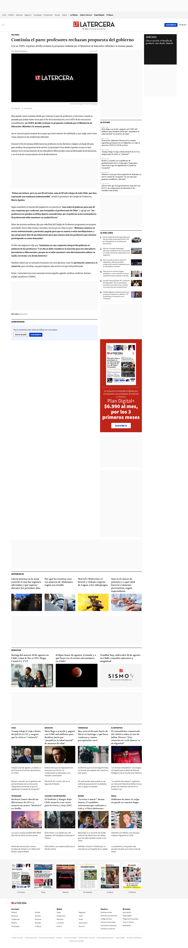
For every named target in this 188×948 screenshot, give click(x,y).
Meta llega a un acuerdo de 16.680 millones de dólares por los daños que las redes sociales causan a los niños (92, 836)
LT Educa (109, 15)
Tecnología (38, 15)
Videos (64, 15)
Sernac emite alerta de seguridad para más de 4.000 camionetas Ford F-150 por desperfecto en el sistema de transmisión (116, 240)
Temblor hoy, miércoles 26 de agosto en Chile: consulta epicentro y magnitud (120, 658)
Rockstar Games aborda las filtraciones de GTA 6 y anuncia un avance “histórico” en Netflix (26, 804)
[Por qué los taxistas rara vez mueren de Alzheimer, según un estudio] (60, 602)
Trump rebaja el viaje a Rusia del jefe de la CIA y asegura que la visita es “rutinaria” (121, 153)
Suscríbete (36, 334)
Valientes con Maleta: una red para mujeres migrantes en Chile (125, 834)
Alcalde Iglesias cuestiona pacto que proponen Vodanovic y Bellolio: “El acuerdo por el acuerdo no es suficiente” (116, 295)
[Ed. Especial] (87, 889)
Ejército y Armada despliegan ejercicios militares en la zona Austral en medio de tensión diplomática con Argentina (116, 251)
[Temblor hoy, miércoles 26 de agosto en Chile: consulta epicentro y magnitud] (121, 675)
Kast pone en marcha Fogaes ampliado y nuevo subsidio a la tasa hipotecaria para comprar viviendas (116, 273)
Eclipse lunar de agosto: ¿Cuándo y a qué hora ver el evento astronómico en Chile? (76, 658)
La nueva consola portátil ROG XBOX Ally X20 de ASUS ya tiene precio (26, 834)
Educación (24, 314)
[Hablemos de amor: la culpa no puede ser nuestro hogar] (126, 819)
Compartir (16, 108)
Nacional (19, 15)
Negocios (28, 15)
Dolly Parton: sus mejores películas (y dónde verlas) (60, 847)
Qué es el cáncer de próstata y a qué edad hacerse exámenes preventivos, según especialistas (123, 585)
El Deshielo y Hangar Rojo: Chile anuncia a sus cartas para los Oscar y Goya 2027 (58, 802)
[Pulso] (43, 889)
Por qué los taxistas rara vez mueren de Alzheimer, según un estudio (59, 582)
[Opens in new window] (65, 889)
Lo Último (74, 15)
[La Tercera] (21, 889)
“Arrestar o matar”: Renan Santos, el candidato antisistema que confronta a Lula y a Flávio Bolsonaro (92, 804)
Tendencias (83, 728)
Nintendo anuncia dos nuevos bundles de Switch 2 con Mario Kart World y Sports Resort (25, 849)
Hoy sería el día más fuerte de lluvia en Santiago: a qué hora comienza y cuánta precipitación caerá (93, 736)
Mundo (57, 15)
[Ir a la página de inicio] (94, 24)
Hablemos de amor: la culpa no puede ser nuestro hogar (125, 801)
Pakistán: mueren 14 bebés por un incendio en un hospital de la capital (93, 847)
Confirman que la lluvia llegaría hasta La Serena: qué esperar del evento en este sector (93, 770)
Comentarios (28, 108)
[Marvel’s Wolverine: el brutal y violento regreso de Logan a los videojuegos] (93, 602)
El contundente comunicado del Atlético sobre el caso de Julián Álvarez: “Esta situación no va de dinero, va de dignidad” (125, 737)
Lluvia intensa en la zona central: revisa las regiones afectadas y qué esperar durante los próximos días (26, 583)
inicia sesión (21, 335)
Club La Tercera (86, 15)
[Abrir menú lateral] (4, 25)
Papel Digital (99, 15)
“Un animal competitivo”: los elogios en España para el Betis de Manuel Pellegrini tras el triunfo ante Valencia (126, 770)
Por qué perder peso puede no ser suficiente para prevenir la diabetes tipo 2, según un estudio (92, 784)
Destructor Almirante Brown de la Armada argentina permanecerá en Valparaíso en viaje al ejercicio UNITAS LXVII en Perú (121, 143)
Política (11, 15)
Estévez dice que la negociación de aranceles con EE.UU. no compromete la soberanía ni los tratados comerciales (121, 188)
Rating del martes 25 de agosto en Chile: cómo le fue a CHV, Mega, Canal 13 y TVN (30, 658)
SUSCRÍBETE (121, 425)
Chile (13, 728)
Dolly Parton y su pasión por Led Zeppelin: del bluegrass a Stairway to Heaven (60, 835)
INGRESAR (182, 25)
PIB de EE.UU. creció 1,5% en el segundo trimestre (57, 782)
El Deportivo (48, 15)
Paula (113, 796)
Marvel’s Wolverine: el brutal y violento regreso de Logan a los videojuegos (93, 582)
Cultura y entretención (55, 796)
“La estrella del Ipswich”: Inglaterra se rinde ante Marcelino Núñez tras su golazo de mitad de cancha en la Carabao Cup (126, 785)
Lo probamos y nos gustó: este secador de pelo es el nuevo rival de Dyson (125, 849)
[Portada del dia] (121, 384)
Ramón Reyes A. (21, 51)
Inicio (4, 15)
